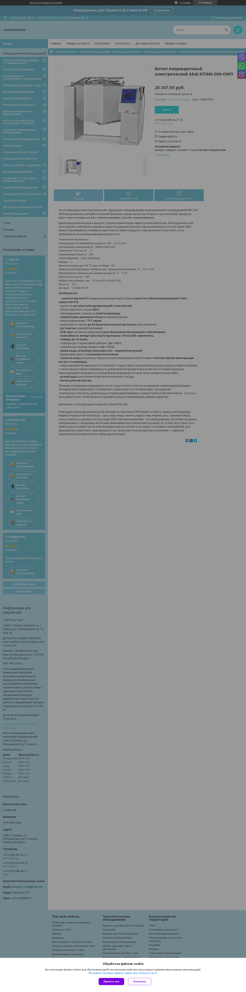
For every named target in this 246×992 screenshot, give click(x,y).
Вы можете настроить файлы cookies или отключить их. (122, 973)
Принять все (111, 981)
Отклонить (139, 981)
